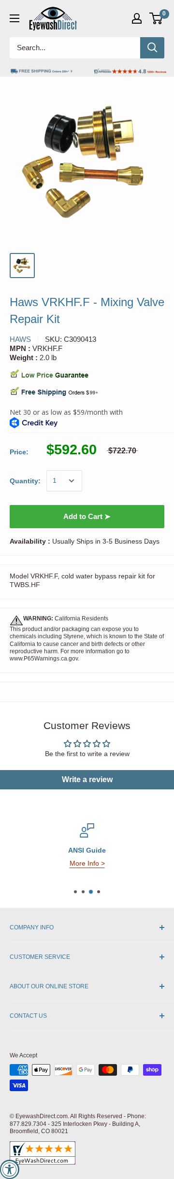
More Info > (87, 863)
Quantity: (25, 481)
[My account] (137, 18)
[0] (156, 18)
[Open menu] (14, 18)
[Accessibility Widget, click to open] (9, 1169)
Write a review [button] (87, 779)
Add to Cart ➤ (87, 516)
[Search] (152, 47)
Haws (20, 339)
